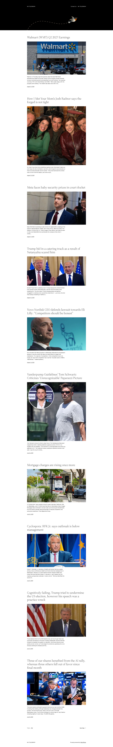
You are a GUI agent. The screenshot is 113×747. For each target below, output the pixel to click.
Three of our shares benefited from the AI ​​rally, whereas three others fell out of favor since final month (56, 664)
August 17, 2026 (30, 236)
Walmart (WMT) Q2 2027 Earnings (48, 37)
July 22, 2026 (30, 514)
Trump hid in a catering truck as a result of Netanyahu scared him (53, 250)
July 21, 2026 (30, 580)
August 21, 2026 (30, 86)
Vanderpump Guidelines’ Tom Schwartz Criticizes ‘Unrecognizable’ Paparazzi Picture (54, 376)
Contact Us (73, 6)
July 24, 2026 (30, 453)
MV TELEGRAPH (31, 6)
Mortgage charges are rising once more (51, 465)
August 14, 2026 (30, 362)
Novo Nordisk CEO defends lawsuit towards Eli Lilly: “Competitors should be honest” (56, 311)
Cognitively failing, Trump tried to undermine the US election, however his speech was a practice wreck (55, 596)
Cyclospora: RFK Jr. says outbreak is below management (53, 527)
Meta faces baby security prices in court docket (56, 187)
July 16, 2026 (30, 717)
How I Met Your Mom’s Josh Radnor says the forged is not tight (54, 100)
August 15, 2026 (30, 297)
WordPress (83, 742)
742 (32, 728)
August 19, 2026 (30, 175)
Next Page (83, 728)
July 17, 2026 (30, 648)
